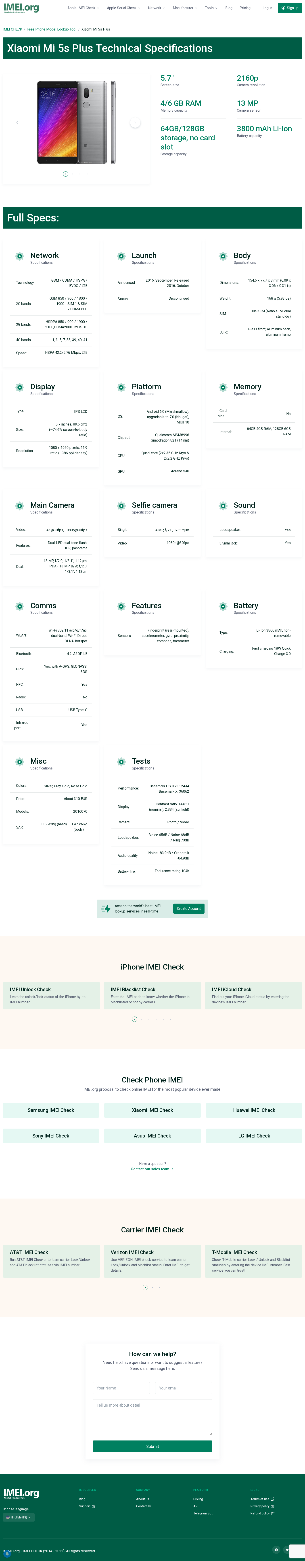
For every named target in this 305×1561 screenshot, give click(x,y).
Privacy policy (260, 1506)
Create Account (189, 908)
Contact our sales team (150, 1169)
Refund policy (260, 1513)
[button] (135, 122)
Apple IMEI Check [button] (81, 8)
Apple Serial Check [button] (121, 8)
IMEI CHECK (12, 29)
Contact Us (144, 1506)
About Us (142, 1499)
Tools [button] (209, 8)
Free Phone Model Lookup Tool (51, 29)
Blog (228, 8)
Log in (267, 8)
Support (85, 1506)
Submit (152, 1446)
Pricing (245, 8)
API (195, 1506)
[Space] (21, 1493)
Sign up (292, 8)
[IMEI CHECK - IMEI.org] (21, 8)
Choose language (16, 1509)
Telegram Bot (203, 1513)
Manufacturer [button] (183, 8)
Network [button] (154, 8)
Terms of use (260, 1499)
